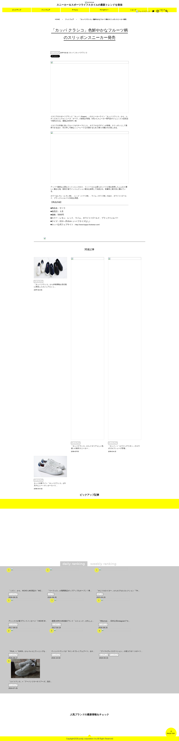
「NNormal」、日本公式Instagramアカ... (114, 621)
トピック (99, 594)
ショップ (133, 10)
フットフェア (69, 19)
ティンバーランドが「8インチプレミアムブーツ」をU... (72, 651)
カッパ (71, 53)
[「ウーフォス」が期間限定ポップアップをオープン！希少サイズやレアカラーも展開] (64, 589)
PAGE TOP (171, 733)
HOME (57, 19)
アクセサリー (104, 10)
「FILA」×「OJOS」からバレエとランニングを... (28, 651)
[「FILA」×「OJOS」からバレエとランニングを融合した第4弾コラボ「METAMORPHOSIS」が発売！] (25, 649)
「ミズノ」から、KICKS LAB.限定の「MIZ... (26, 591)
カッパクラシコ (81, 53)
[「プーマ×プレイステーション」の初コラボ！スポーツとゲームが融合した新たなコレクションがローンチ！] (116, 649)
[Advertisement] (68, 538)
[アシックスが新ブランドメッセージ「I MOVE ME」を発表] (25, 619)
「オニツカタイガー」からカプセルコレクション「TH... (117, 591)
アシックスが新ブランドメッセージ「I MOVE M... (28, 621)
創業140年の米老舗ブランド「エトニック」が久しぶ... (73, 621)
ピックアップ (16, 10)
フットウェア (45, 10)
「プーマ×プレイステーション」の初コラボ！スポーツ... (120, 651)
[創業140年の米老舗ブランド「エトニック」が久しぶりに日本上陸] (68, 619)
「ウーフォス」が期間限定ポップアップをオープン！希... (69, 591)
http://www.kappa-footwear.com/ (87, 225)
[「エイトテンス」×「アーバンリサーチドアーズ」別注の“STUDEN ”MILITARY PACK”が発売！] (25, 680)
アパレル (75, 10)
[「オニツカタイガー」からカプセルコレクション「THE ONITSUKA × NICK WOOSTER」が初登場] (113, 589)
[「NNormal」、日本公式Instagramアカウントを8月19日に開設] (115, 619)
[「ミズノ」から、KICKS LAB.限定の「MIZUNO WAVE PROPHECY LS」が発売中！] (25, 589)
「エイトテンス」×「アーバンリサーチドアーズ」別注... (30, 681)
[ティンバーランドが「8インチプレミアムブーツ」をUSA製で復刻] (68, 649)
